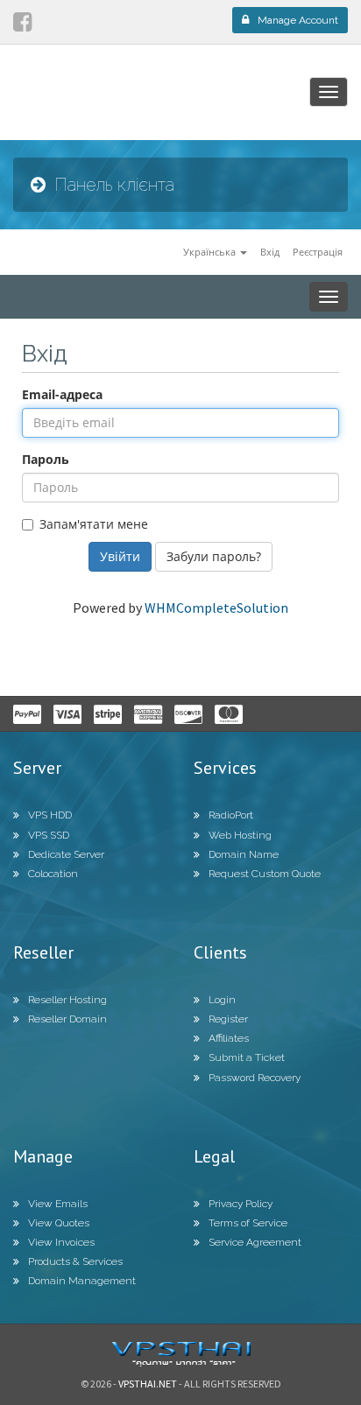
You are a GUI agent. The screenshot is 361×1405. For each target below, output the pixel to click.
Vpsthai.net (147, 1383)
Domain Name (244, 854)
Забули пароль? (213, 556)
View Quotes (58, 1223)
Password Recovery (255, 1077)
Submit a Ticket (247, 1057)
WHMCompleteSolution (216, 607)
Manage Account (298, 20)
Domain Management (82, 1281)
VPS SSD (48, 835)
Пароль (45, 459)
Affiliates (229, 1038)
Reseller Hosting (67, 1000)
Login (222, 1000)
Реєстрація (318, 251)
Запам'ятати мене (93, 524)
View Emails (58, 1204)
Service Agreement (255, 1242)
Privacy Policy (241, 1204)
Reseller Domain (67, 1019)
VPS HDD (50, 815)
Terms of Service (248, 1223)
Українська (210, 251)
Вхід (270, 251)
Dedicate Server (66, 854)
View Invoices (61, 1242)
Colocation (53, 874)
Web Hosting (240, 835)
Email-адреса (62, 394)
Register (228, 1019)
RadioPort (231, 815)
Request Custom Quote (265, 874)
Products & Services (75, 1261)
